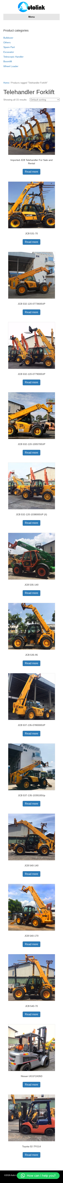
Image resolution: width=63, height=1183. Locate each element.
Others (7, 42)
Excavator (8, 52)
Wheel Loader (10, 66)
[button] (38, 1175)
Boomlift (7, 61)
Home (6, 83)
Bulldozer (8, 37)
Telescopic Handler (13, 56)
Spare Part (9, 47)
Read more (31, 171)
